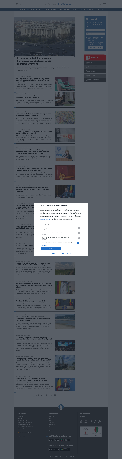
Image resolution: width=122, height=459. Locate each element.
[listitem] (61, 225)
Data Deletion (53, 253)
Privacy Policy (69, 253)
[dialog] (61, 229)
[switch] (78, 228)
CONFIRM (50, 248)
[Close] (85, 205)
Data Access (61, 253)
